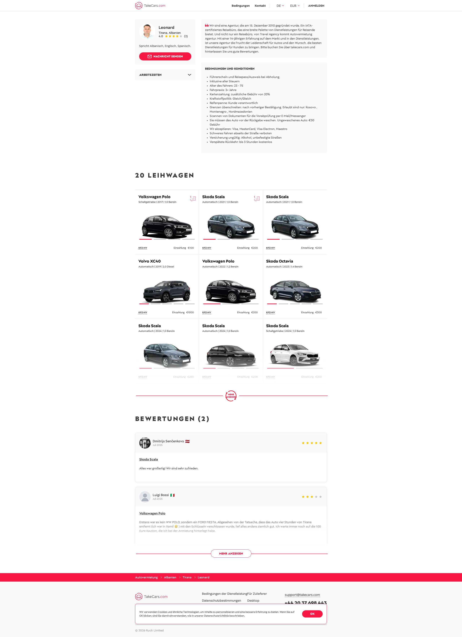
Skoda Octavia (279, 261)
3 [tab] (174, 239)
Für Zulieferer (257, 594)
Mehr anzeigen (231, 553)
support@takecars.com (302, 595)
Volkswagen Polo (154, 196)
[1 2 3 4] (167, 226)
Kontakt (260, 6)
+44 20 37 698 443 (306, 603)
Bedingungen (241, 6)
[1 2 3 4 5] (167, 290)
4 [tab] (188, 239)
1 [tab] (145, 239)
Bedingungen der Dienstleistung (224, 594)
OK (312, 614)
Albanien (175, 33)
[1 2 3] (231, 290)
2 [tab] (160, 239)
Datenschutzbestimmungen (221, 601)
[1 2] (295, 355)
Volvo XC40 (149, 261)
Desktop (253, 601)
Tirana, (164, 33)
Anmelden (316, 6)
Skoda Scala (213, 196)
